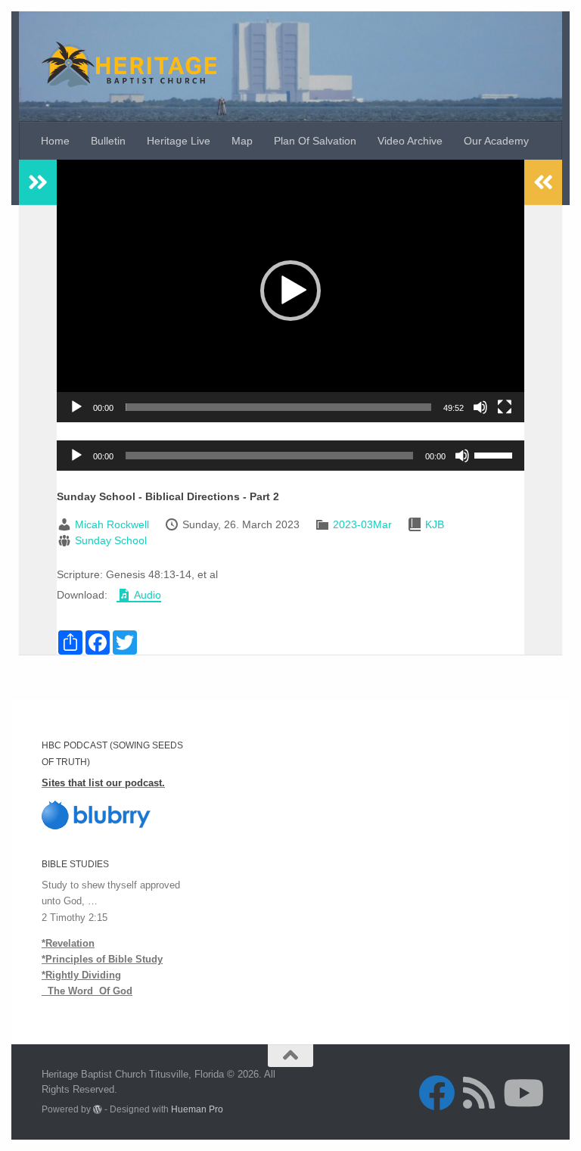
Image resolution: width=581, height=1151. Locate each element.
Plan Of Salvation (315, 141)
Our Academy (496, 141)
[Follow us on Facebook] (436, 1093)
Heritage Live (178, 141)
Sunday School (111, 540)
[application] (290, 291)
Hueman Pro (197, 1109)
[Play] (76, 407)
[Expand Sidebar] (38, 182)
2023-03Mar (362, 524)
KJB (434, 524)
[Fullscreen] (504, 407)
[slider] (278, 407)
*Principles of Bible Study (102, 959)
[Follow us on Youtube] (521, 1093)
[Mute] (480, 407)
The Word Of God (87, 991)
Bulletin (108, 141)
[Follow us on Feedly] (479, 1093)
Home (55, 141)
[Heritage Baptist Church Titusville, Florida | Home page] (129, 64)
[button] (290, 290)
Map (242, 141)
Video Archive (410, 141)
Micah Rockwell (112, 524)
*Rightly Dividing (81, 975)
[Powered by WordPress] (97, 1109)
